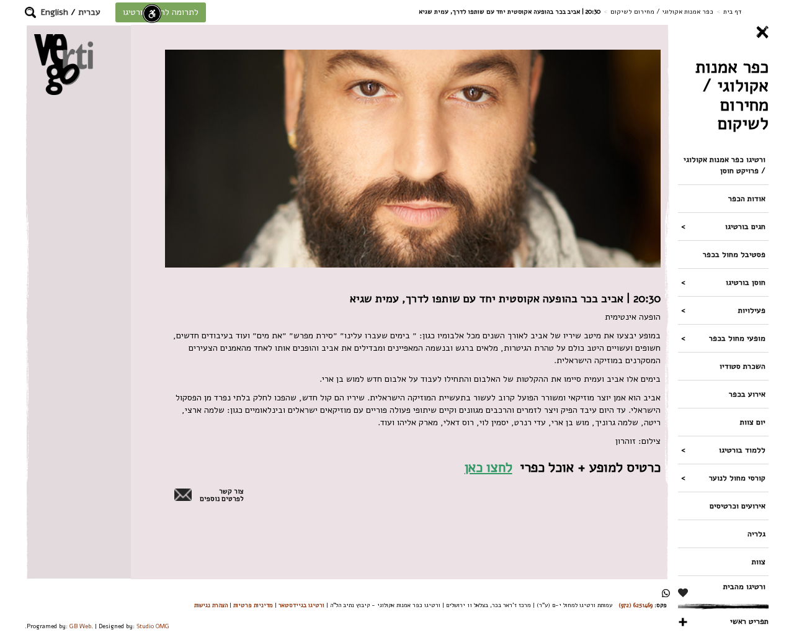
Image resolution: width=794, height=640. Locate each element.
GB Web (80, 626)
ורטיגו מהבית (744, 586)
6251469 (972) (635, 605)
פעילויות (751, 310)
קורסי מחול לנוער (737, 477)
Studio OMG (152, 626)
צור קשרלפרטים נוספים (222, 495)
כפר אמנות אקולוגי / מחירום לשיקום (661, 11)
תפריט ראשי (749, 621)
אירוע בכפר (747, 394)
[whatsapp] (666, 593)
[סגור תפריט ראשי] (723, 32)
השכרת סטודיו (742, 366)
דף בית (732, 11)
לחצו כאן (488, 467)
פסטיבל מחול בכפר (734, 254)
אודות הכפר (746, 198)
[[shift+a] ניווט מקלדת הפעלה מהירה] (152, 13)
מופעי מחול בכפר (737, 338)
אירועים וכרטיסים (737, 505)
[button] (30, 12)
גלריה (756, 533)
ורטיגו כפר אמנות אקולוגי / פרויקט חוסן (724, 165)
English (54, 12)
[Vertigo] (63, 64)
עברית (89, 12)
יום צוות (752, 422)
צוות (758, 561)
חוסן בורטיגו (745, 282)
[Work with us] (683, 592)
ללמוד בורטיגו (742, 449)
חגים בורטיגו (745, 226)
